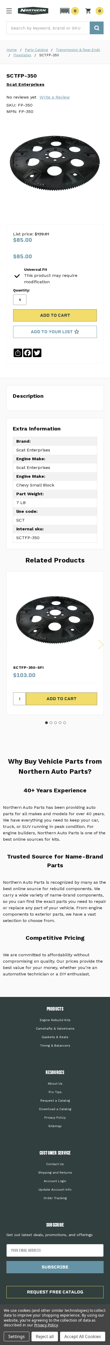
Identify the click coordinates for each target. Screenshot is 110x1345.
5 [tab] (64, 722)
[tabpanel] (55, 643)
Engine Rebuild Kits (55, 1020)
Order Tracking (55, 1198)
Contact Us (55, 1164)
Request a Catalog (55, 1100)
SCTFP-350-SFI (28, 667)
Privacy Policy (55, 1117)
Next (101, 645)
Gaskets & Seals (55, 1037)
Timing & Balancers (55, 1045)
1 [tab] (46, 722)
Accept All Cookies (82, 1336)
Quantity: (21, 290)
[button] (68, 11)
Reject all (45, 1336)
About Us (55, 1083)
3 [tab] (55, 722)
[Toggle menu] (9, 10)
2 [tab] (51, 722)
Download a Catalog (55, 1109)
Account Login (55, 1181)
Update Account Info (55, 1189)
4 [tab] (60, 722)
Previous (7, 645)
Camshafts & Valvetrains (55, 1028)
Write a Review (55, 97)
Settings (16, 1336)
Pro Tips (55, 1092)
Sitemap (55, 1126)
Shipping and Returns (55, 1172)
